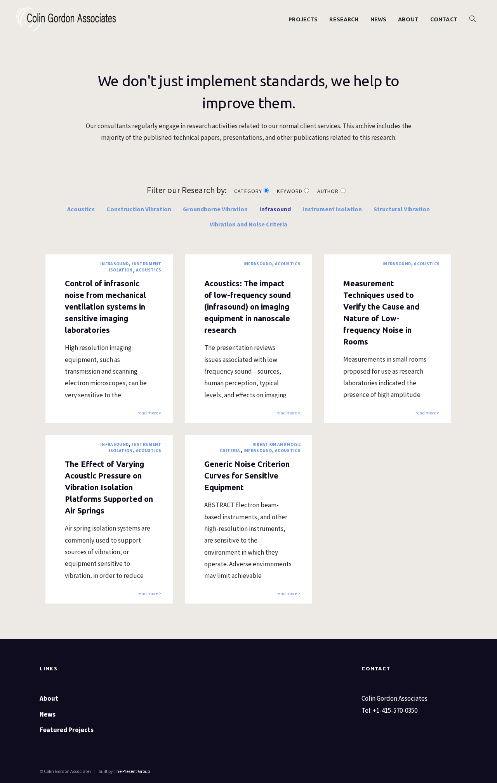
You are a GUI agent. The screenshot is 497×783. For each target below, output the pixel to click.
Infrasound (275, 209)
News (378, 19)
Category (248, 191)
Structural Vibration (402, 209)
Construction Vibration (138, 209)
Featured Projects (67, 730)
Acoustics (81, 209)
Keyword (290, 191)
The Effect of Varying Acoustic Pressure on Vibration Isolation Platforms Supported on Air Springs (109, 487)
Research (343, 19)
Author (328, 191)
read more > (149, 413)
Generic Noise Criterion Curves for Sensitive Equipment (247, 475)
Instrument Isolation (332, 209)
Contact (443, 19)
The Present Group (132, 771)
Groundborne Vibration (215, 209)
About (408, 19)
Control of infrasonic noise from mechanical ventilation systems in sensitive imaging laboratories (105, 306)
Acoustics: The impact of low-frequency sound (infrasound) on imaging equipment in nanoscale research (247, 306)
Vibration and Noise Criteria (248, 224)
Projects (303, 19)
